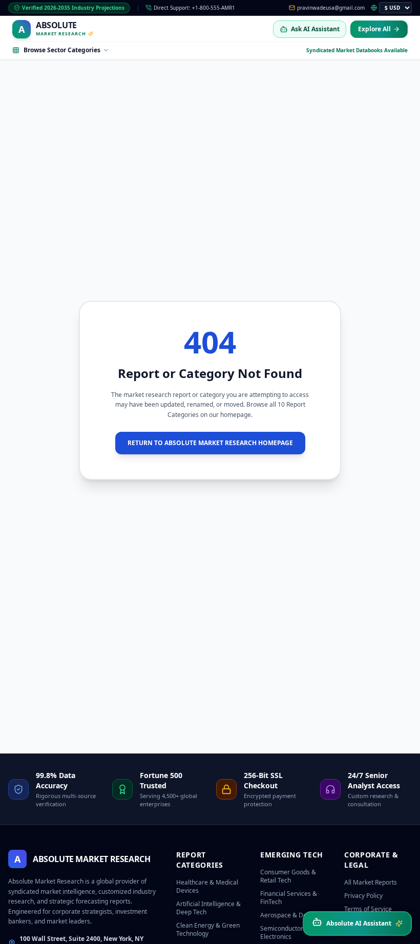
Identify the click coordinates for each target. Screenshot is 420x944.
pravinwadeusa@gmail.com (331, 7)
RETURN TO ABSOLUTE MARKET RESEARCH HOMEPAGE (210, 442)
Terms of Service (368, 909)
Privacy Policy (363, 895)
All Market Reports (370, 882)
